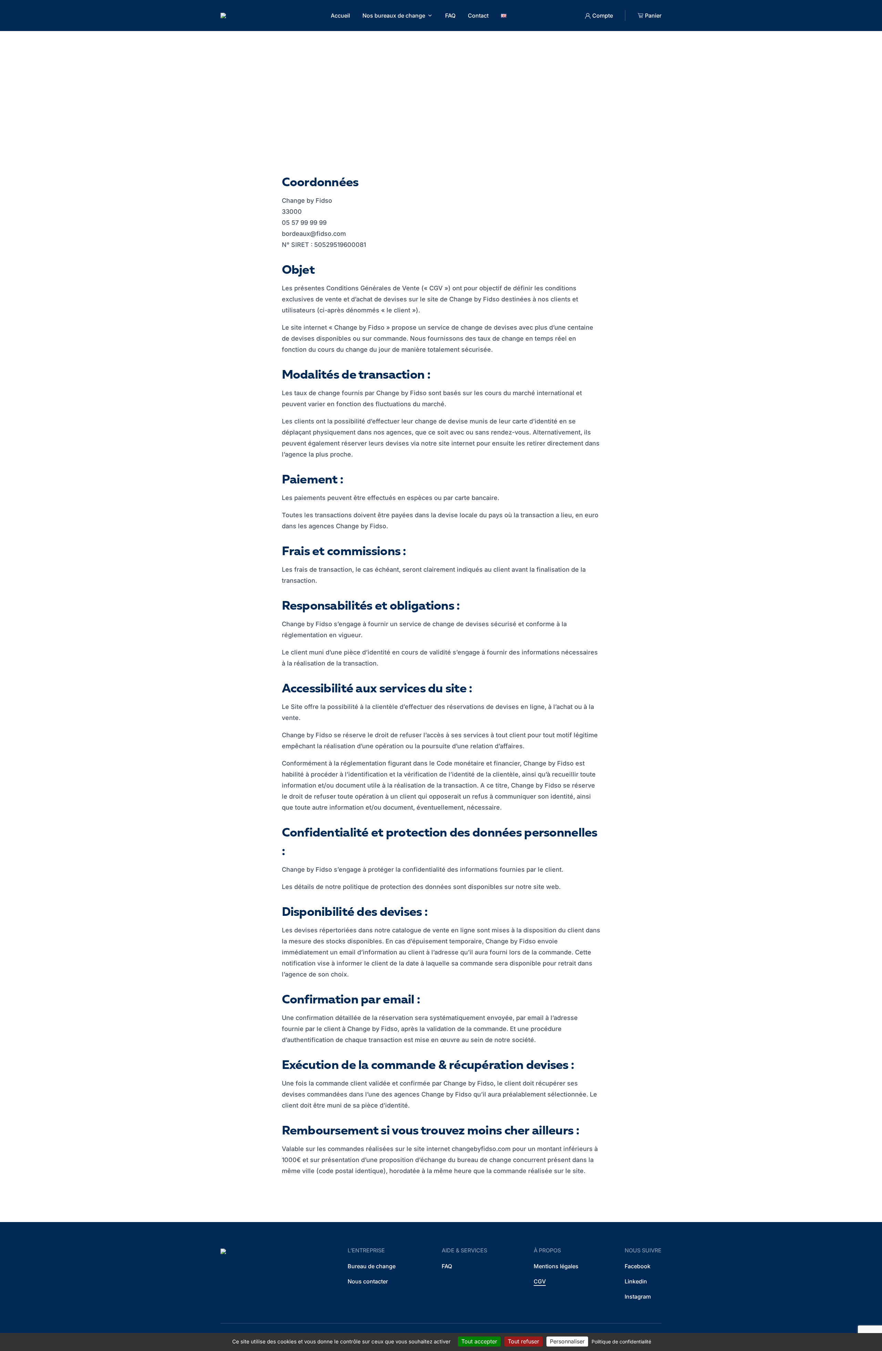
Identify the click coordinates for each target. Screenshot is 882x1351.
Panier (653, 15)
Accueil (340, 15)
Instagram (638, 1296)
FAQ (450, 15)
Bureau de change (372, 1266)
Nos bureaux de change (393, 15)
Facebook (637, 1266)
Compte (602, 15)
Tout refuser (523, 1341)
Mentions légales (556, 1266)
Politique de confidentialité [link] (621, 1341)
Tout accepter (479, 1341)
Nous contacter (368, 1281)
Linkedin (636, 1281)
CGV (540, 1281)
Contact (478, 15)
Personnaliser (567, 1341)
